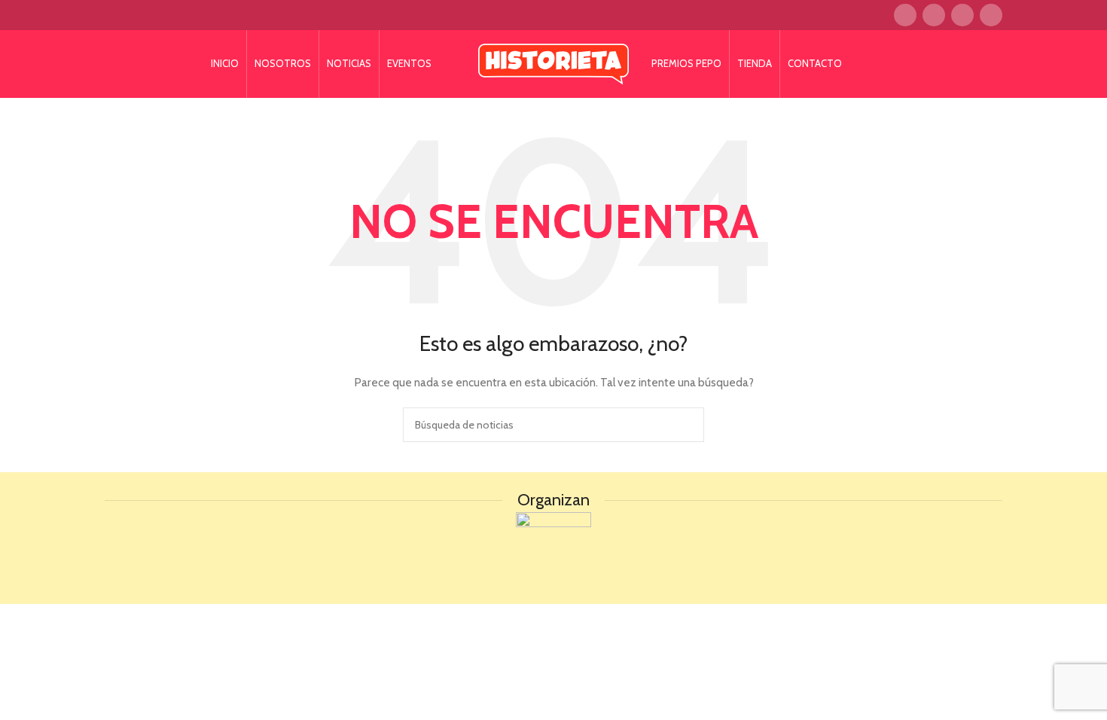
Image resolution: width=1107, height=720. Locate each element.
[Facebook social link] (905, 15)
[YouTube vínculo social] (991, 15)
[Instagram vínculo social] (962, 15)
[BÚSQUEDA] (686, 424)
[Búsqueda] (451, 64)
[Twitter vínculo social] (933, 15)
